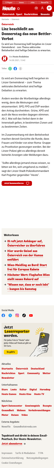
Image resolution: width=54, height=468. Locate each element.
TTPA (40, 453)
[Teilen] (20, 68)
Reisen (15, 415)
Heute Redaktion (21, 56)
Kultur (23, 389)
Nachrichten (8, 373)
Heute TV (39, 394)
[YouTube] (31, 315)
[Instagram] (17, 315)
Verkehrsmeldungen (39, 410)
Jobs (32, 2)
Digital (33, 389)
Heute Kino (25, 394)
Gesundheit (8, 410)
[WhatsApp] (10, 68)
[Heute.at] (9, 8)
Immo (21, 2)
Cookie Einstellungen (12, 462)
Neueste (45, 14)
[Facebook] (15, 68)
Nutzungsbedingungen (37, 458)
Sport (19, 14)
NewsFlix (44, 2)
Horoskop (45, 389)
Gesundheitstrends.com (25, 426)
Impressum (7, 453)
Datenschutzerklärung (13, 458)
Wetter (47, 373)
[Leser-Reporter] (36, 8)
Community (33, 373)
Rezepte (47, 405)
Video (24, 415)
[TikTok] (24, 315)
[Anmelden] (42, 8)
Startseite (5, 19)
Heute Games (9, 394)
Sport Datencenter (12, 405)
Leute (14, 389)
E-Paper (9, 2)
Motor (5, 415)
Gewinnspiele (32, 405)
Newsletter (8, 378)
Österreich (8, 14)
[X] (10, 315)
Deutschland (37, 368)
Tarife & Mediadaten (25, 453)
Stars (5, 389)
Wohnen (21, 410)
